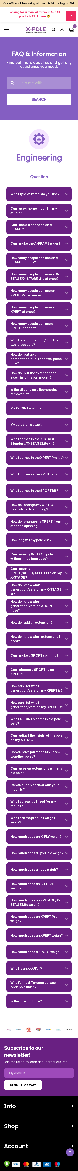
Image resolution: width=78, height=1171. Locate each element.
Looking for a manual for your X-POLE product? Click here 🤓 (35, 14)
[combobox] (39, 83)
